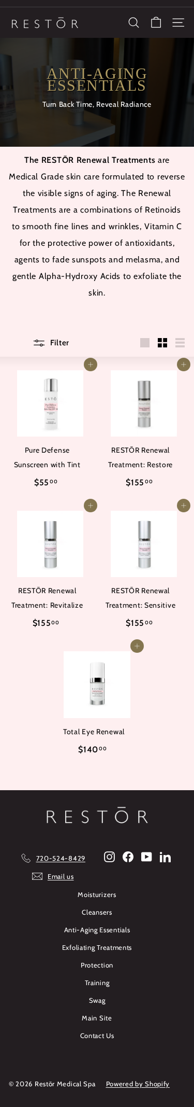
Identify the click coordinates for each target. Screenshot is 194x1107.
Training (97, 982)
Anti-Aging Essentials (97, 930)
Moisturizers (97, 894)
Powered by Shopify (138, 1084)
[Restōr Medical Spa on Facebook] (128, 856)
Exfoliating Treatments (97, 947)
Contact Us (97, 1035)
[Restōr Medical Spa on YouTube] (146, 856)
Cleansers (97, 912)
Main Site (97, 1018)
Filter (58, 342)
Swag (97, 1000)
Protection (97, 965)
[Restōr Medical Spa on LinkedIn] (165, 856)
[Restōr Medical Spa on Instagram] (109, 856)
